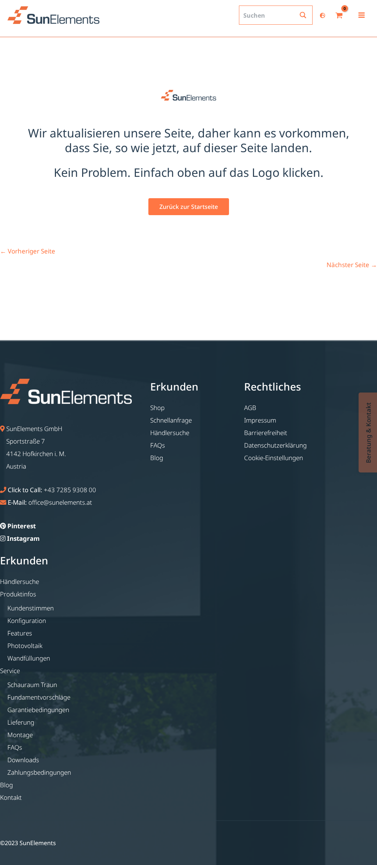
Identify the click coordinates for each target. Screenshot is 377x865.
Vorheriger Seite (27, 251)
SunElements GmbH (34, 428)
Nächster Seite (352, 264)
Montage (20, 735)
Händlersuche (19, 581)
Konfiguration (26, 620)
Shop (157, 407)
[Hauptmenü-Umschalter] (361, 15)
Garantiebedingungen (38, 709)
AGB (250, 407)
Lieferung (20, 722)
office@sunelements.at (60, 502)
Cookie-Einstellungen (273, 457)
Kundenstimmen (30, 608)
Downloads (23, 760)
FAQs (14, 747)
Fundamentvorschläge (38, 697)
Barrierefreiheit (265, 432)
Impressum (260, 420)
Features (19, 633)
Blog (6, 785)
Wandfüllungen (28, 658)
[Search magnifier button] (303, 15)
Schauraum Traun (32, 684)
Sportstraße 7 (25, 441)
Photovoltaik (24, 645)
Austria (16, 466)
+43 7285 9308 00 (70, 490)
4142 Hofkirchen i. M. (36, 453)
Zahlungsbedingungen (39, 772)
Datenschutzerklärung (275, 445)
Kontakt (11, 797)
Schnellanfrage (171, 420)
